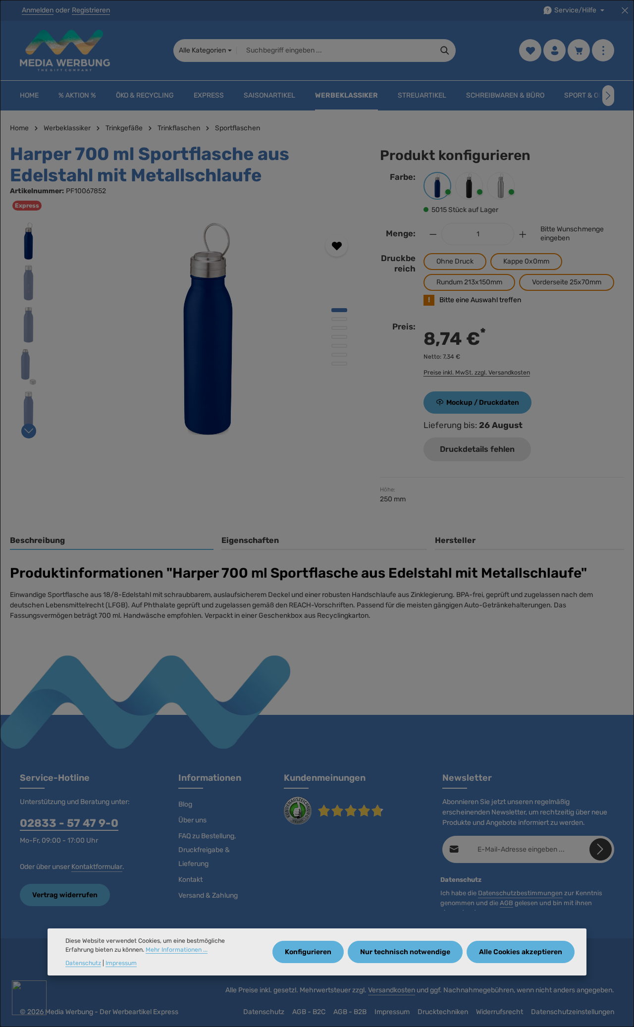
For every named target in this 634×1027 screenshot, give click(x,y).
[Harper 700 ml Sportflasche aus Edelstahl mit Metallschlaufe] (208, 328)
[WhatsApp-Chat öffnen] (29, 997)
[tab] (111, 541)
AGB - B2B (350, 1012)
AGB (506, 903)
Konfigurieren (308, 952)
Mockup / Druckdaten (482, 402)
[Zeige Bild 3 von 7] (339, 328)
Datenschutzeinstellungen (572, 1012)
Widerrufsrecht (499, 1012)
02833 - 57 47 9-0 (69, 823)
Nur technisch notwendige (405, 952)
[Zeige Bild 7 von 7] (339, 364)
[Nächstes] (608, 95)
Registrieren (91, 10)
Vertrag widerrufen (65, 895)
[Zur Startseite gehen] (65, 50)
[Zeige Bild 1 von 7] (339, 310)
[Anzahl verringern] (432, 234)
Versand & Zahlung (208, 895)
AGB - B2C (308, 1012)
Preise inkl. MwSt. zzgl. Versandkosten (476, 372)
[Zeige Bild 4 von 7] (339, 337)
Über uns (192, 820)
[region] (185, 328)
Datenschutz (263, 1012)
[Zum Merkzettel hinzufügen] (336, 245)
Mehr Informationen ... (177, 950)
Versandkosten (391, 990)
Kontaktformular (96, 867)
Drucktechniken (443, 1012)
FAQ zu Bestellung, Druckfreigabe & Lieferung (207, 850)
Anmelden (37, 10)
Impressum (392, 1012)
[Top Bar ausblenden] (625, 10)
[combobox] (335, 50)
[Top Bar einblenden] (603, 51)
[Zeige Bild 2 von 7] (339, 319)
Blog (185, 804)
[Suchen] (445, 50)
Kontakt (190, 879)
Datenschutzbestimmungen (520, 893)
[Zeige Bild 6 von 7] (339, 355)
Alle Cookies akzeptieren (520, 952)
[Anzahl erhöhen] (523, 234)
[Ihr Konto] (554, 51)
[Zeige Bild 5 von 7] (339, 346)
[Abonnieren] (600, 849)
